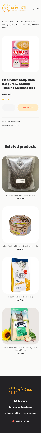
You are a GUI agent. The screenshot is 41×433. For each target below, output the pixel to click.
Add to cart (28, 107)
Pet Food (14, 22)
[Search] (33, 8)
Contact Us (30, 413)
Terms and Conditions (20, 407)
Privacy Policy (12, 413)
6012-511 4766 (22, 421)
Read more (20, 185)
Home (4, 22)
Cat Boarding (21, 401)
